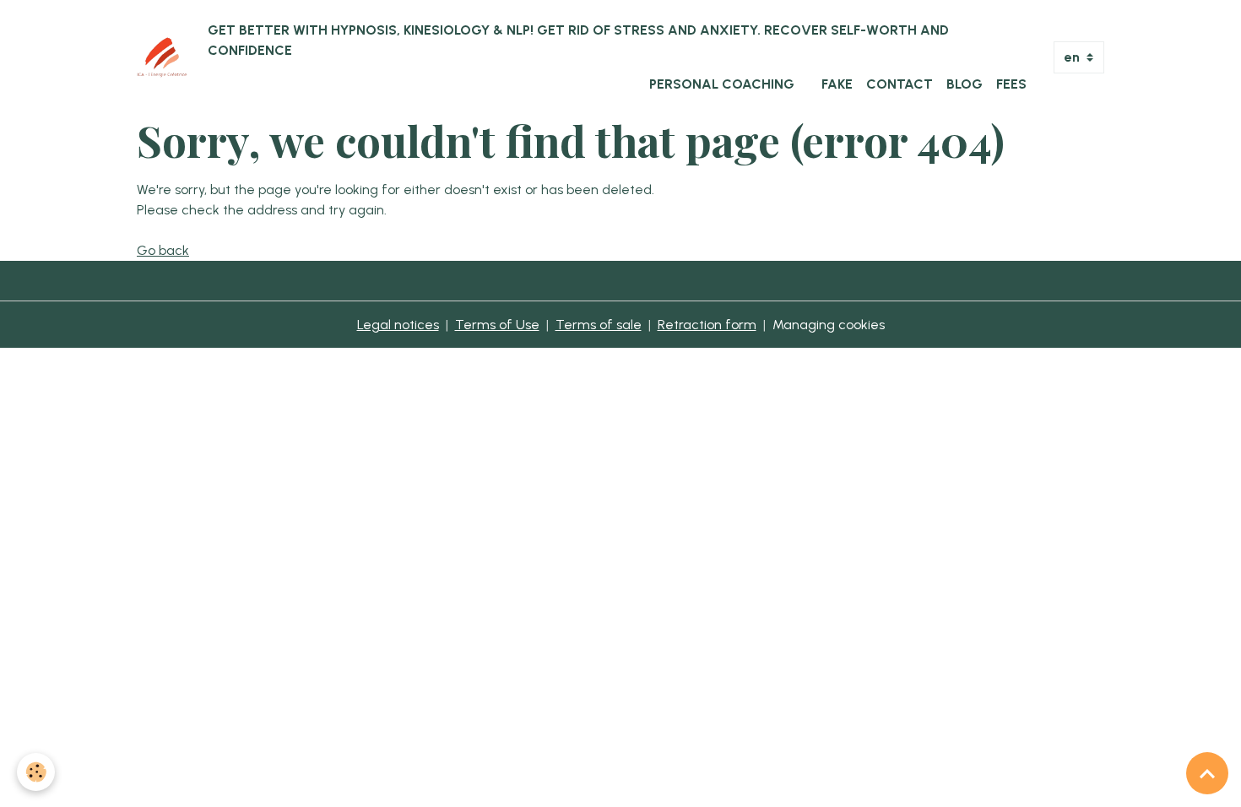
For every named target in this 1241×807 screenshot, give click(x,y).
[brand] (162, 57)
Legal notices (398, 325)
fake (837, 84)
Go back (163, 250)
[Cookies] (36, 772)
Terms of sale (598, 325)
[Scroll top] (1207, 773)
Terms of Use (497, 325)
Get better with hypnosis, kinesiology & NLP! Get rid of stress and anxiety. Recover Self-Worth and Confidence (578, 40)
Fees (1011, 84)
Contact (899, 84)
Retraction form (707, 325)
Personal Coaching (721, 84)
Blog (964, 84)
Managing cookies (828, 325)
